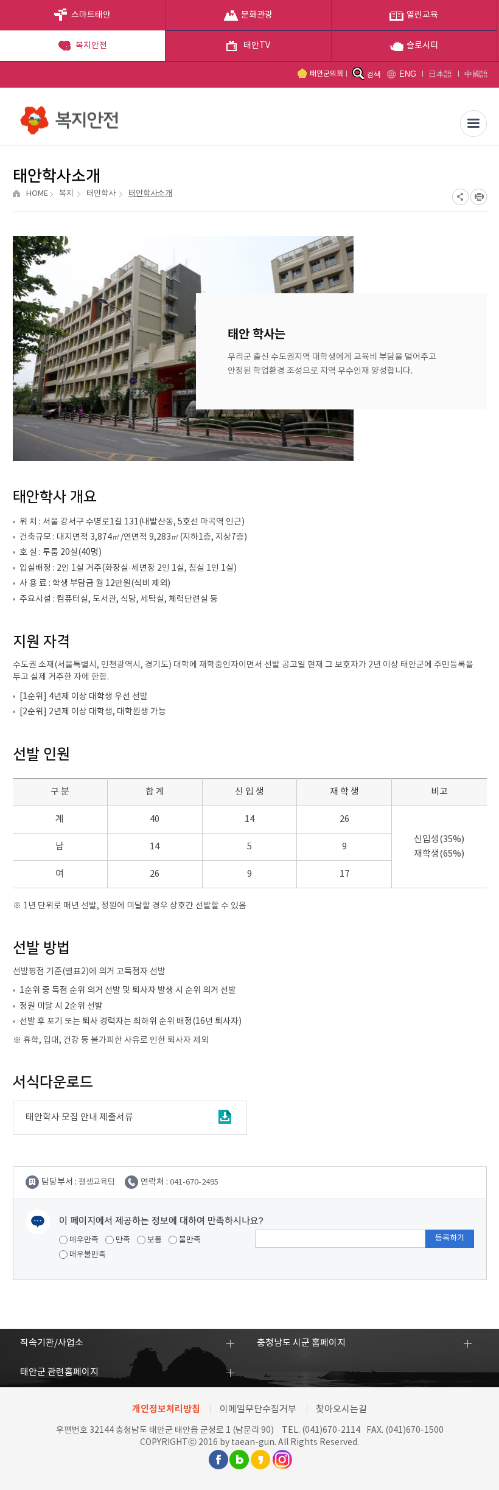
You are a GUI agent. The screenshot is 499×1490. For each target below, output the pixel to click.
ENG (407, 73)
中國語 (476, 73)
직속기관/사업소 (51, 1343)
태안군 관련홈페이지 (59, 1372)
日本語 (440, 73)
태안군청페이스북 (218, 1460)
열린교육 (422, 15)
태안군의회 (326, 74)
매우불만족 (87, 1254)
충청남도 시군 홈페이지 (301, 1343)
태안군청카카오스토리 (260, 1460)
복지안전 (91, 45)
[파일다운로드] (224, 1117)
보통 (153, 1240)
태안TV (256, 45)
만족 (122, 1240)
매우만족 (83, 1240)
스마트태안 (91, 15)
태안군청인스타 (282, 1460)
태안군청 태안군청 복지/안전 (70, 115)
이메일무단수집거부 (258, 1409)
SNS (460, 197)
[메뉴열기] (473, 123)
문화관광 (257, 15)
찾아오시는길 (341, 1409)
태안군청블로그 (239, 1460)
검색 (373, 75)
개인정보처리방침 (166, 1409)
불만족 (189, 1240)
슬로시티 (422, 45)
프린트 (478, 197)
